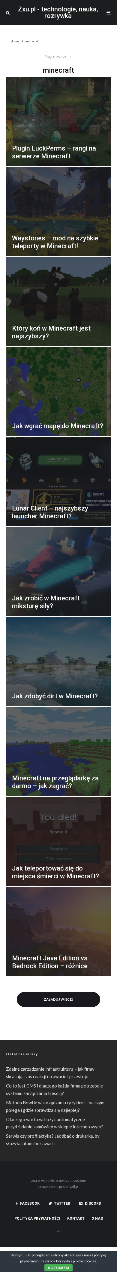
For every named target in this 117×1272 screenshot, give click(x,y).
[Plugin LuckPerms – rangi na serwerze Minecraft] (58, 121)
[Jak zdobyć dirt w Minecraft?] (58, 661)
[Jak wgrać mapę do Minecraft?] (58, 391)
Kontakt (76, 1218)
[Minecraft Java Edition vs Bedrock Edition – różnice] (58, 931)
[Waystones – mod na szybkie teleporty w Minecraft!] (58, 211)
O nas (97, 1218)
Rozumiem (58, 1267)
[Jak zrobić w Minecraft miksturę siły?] (58, 571)
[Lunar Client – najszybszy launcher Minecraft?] (58, 481)
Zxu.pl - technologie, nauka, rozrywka (58, 12)
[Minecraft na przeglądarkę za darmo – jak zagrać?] (58, 751)
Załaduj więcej (59, 999)
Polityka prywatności (37, 1218)
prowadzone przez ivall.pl (58, 1186)
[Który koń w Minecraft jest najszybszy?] (58, 301)
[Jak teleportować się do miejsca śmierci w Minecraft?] (58, 841)
